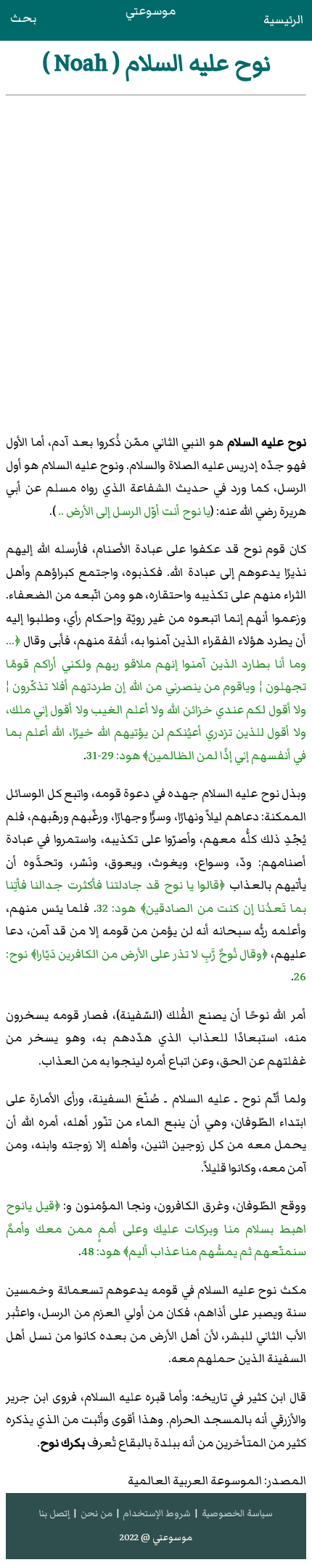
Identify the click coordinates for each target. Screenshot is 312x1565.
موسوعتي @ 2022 (156, 1537)
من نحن (96, 1513)
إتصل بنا (54, 1513)
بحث (23, 18)
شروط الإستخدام (157, 1513)
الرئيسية (283, 19)
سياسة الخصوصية (237, 1513)
